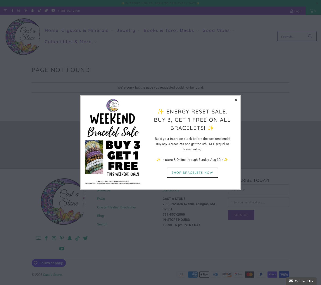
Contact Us (303, 281)
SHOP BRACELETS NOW (192, 173)
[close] (236, 100)
